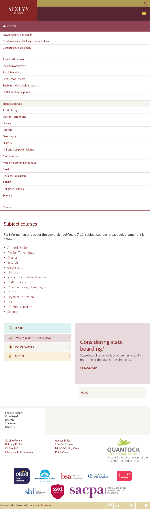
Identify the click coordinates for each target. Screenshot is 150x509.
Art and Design (18, 248)
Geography (9, 136)
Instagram (110, 505)
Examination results (15, 59)
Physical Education (14, 175)
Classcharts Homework (19, 452)
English (7, 129)
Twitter (124, 505)
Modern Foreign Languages (19, 162)
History (7, 142)
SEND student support (16, 92)
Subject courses (12, 103)
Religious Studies (13, 188)
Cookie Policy (13, 440)
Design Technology (14, 116)
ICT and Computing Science (26, 277)
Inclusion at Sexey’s (15, 66)
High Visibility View (67, 448)
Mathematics (11, 156)
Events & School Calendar (33, 338)
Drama (7, 123)
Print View (61, 452)
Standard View (64, 444)
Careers (7, 207)
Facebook (139, 505)
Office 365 (11, 448)
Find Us (19, 356)
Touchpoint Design (42, 505)
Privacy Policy (14, 444)
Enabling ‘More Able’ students (21, 85)
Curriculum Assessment (17, 47)
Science (7, 195)
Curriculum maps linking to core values (26, 41)
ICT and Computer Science (19, 149)
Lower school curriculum (17, 34)
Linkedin (117, 505)
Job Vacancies (24, 347)
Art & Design (10, 110)
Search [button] (69, 328)
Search (145, 3)
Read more (89, 368)
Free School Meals (14, 78)
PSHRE (7, 182)
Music (6, 169)
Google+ (132, 505)
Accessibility (62, 440)
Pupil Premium (11, 72)
